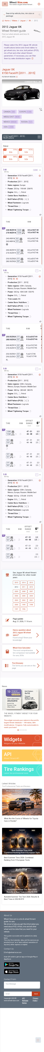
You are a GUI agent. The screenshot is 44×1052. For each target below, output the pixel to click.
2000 (16, 605)
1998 (31, 605)
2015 (16, 582)
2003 (16, 600)
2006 (16, 596)
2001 (31, 600)
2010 (31, 587)
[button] (22, 14)
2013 (31, 582)
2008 (23, 591)
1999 (23, 605)
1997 (16, 609)
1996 (23, 609)
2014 (23, 582)
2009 (16, 591)
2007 (31, 591)
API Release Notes (25, 1000)
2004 (31, 596)
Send (36, 994)
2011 (23, 587)
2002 (23, 600)
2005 (23, 596)
